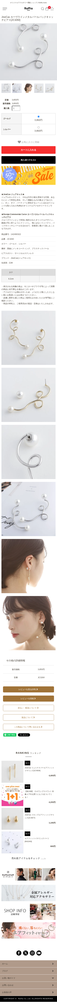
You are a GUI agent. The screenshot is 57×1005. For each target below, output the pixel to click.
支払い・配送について (27, 708)
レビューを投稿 (27, 698)
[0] (47, 8)
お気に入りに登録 (30, 142)
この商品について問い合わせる (27, 727)
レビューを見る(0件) (27, 689)
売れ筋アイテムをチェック (26, 858)
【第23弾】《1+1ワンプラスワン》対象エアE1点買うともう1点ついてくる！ (39, 794)
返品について (27, 717)
